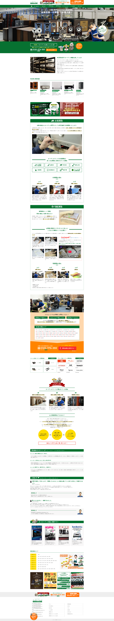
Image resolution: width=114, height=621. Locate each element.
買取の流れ (44, 6)
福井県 (45, 560)
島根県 (41, 564)
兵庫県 (47, 562)
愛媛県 (43, 566)
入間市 (57, 334)
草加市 (44, 334)
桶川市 (74, 334)
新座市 (71, 334)
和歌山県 (52, 562)
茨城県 (38, 558)
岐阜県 (51, 560)
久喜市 (38, 336)
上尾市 (41, 334)
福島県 (49, 556)
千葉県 (47, 558)
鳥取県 (38, 564)
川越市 (71, 331)
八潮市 (44, 336)
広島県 (45, 564)
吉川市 (73, 336)
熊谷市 (74, 331)
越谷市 (48, 334)
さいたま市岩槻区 (66, 331)
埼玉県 (45, 558)
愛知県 (56, 560)
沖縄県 (54, 568)
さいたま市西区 (44, 329)
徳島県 (38, 566)
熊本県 (45, 568)
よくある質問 (72, 6)
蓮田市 (55, 336)
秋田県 (45, 556)
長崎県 (43, 568)
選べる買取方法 (36, 6)
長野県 (49, 560)
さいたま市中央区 (71, 329)
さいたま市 (38, 329)
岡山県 (43, 564)
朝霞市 (61, 334)
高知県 (45, 566)
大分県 (47, 568)
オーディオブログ (65, 6)
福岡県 (38, 568)
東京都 (49, 558)
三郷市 (52, 336)
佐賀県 (41, 568)
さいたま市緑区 (59, 331)
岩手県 (41, 556)
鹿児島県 (52, 568)
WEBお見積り (52, 49)
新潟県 (38, 560)
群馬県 (43, 558)
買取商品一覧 (50, 6)
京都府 (43, 562)
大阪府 (45, 562)
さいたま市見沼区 (64, 329)
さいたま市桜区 (39, 331)
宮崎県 (49, 568)
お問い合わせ (80, 6)
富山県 (41, 560)
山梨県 (47, 560)
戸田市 (54, 334)
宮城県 (43, 556)
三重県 (38, 562)
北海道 (38, 554)
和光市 (68, 334)
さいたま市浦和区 (46, 331)
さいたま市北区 (50, 329)
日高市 (70, 336)
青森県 (38, 556)
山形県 (47, 556)
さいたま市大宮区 (57, 329)
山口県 (47, 564)
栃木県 (41, 558)
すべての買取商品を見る (52, 358)
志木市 (64, 334)
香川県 (41, 566)
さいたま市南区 (52, 331)
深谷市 (38, 334)
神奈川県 (52, 558)
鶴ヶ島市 (66, 336)
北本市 (41, 336)
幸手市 (62, 336)
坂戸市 (59, 336)
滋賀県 (41, 562)
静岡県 (54, 560)
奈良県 (49, 562)
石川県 (43, 560)
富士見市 (48, 336)
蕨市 (51, 334)
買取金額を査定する (68, 348)
